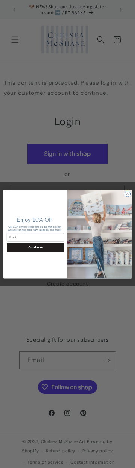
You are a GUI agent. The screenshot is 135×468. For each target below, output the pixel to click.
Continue (35, 247)
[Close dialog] (127, 193)
